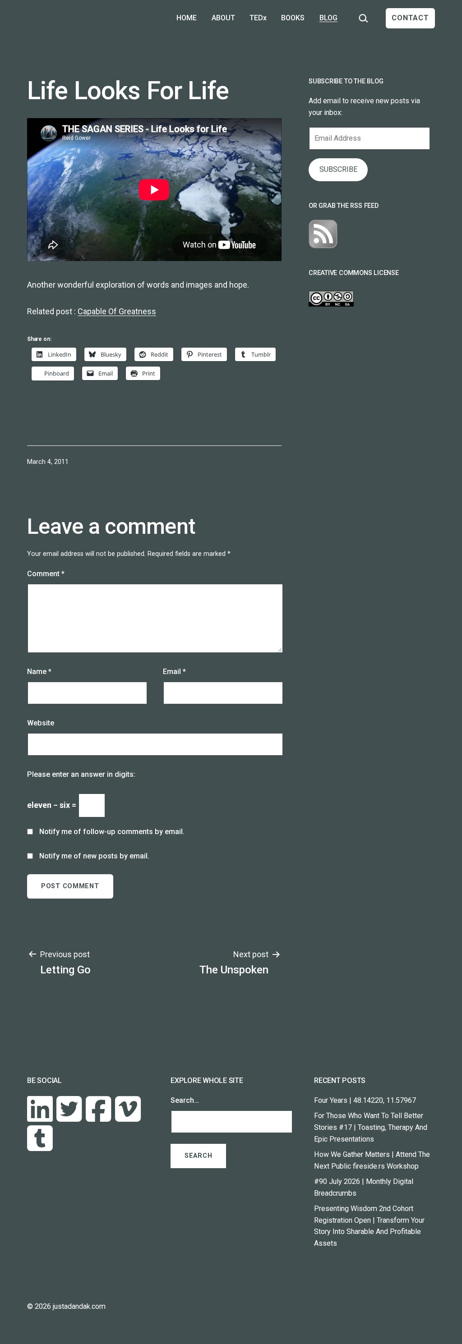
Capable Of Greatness (117, 311)
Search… (185, 1100)
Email (174, 671)
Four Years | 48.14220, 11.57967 (365, 1100)
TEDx (258, 18)
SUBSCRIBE (338, 169)
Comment (46, 573)
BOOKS (293, 18)
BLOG (328, 18)
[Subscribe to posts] (323, 233)
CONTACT (410, 18)
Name (39, 671)
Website (40, 723)
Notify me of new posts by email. (94, 856)
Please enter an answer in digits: (81, 774)
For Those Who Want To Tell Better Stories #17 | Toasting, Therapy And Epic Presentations (370, 1127)
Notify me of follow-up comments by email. (112, 831)
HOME (186, 18)
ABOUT (223, 18)
